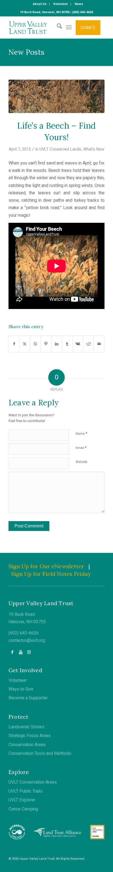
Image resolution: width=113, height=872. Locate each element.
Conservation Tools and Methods (40, 753)
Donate (88, 28)
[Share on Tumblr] (67, 344)
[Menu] (69, 27)
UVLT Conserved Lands (60, 149)
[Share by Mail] (99, 344)
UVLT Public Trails (26, 791)
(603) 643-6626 (24, 633)
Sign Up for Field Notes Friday (51, 573)
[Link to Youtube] (21, 652)
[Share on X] (25, 344)
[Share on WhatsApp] (35, 344)
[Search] (56, 27)
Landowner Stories (26, 727)
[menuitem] (40, 4)
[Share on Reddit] (88, 344)
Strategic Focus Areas (30, 735)
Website (81, 462)
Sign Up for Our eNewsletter (46, 566)
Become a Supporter (28, 698)
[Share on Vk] (78, 344)
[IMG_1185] (56, 96)
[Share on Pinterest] (46, 344)
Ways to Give (21, 689)
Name (81, 433)
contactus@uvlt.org (27, 640)
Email (81, 447)
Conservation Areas (27, 744)
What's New (93, 149)
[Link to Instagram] (29, 652)
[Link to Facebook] (12, 652)
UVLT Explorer (22, 800)
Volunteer (18, 680)
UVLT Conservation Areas (33, 782)
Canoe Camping (23, 809)
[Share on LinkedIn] (57, 344)
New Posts (26, 52)
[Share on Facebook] (14, 344)
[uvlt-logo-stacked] (47, 27)
